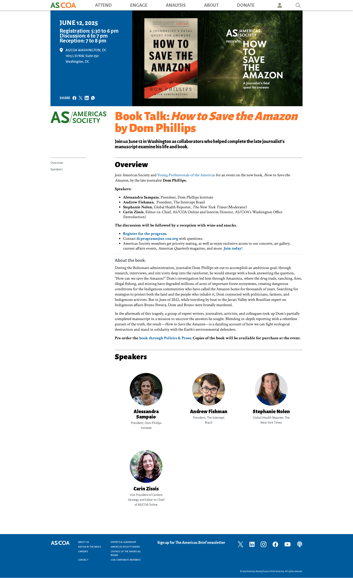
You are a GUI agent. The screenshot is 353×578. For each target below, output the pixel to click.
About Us (83, 542)
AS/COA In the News (89, 547)
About (211, 5)
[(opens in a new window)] (240, 544)
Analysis (176, 5)
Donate (246, 5)
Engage (138, 5)
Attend (103, 5)
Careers (83, 551)
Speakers (56, 169)
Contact (83, 560)
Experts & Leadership (123, 542)
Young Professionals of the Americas (186, 175)
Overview (56, 162)
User (279, 5)
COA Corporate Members (126, 560)
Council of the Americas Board (126, 553)
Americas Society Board (125, 547)
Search (298, 5)
